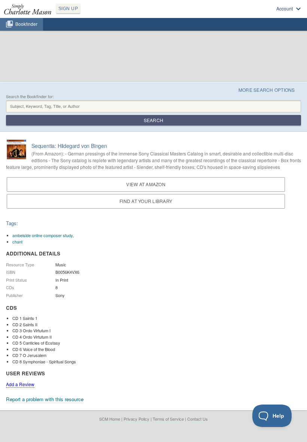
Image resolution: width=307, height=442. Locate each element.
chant (17, 242)
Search (153, 120)
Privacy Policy (136, 419)
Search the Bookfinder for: (30, 96)
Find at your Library (145, 201)
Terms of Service (168, 419)
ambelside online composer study (42, 235)
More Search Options (266, 90)
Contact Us (197, 419)
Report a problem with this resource (44, 399)
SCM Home (109, 419)
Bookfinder (26, 24)
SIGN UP (68, 8)
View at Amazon (145, 184)
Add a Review (20, 384)
